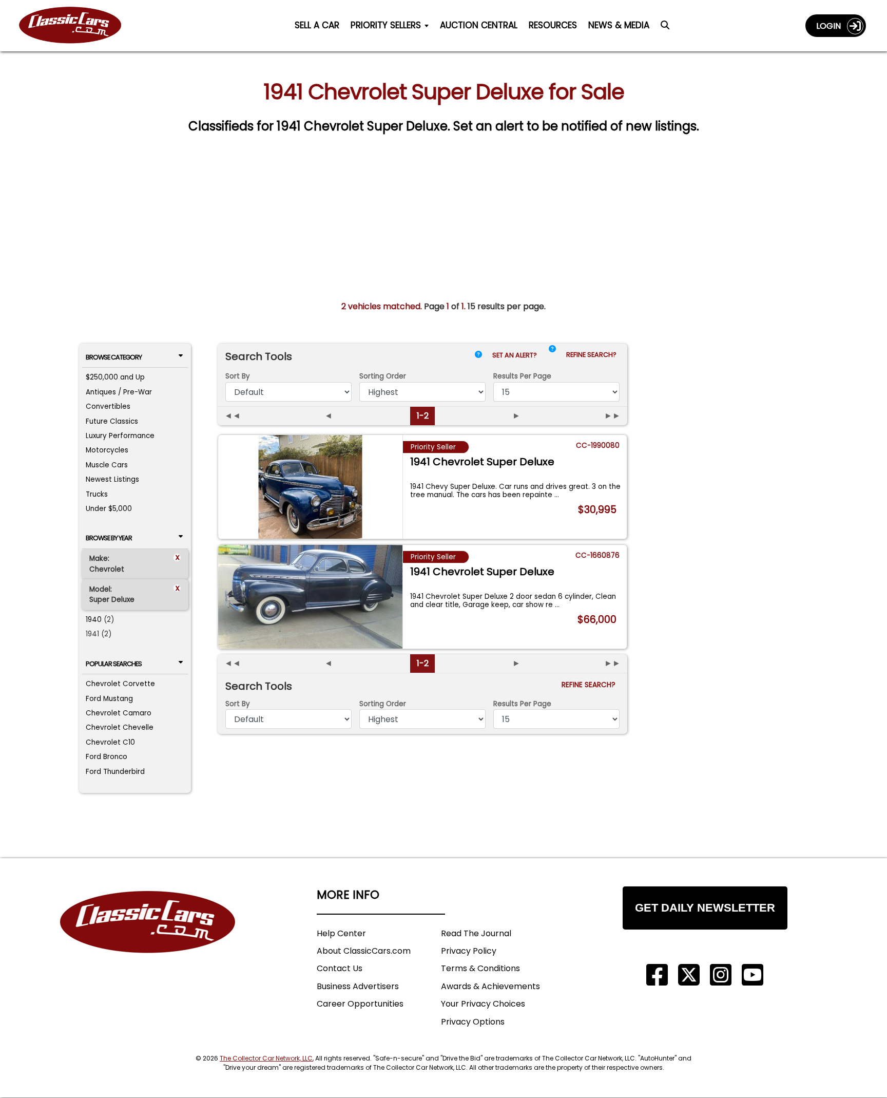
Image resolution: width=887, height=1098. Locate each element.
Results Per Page (522, 704)
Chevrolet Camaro (118, 713)
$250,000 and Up (115, 377)
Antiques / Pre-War (119, 392)
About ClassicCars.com (364, 951)
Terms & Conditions (480, 968)
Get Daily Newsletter (705, 907)
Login (831, 26)
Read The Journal (476, 933)
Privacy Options (473, 1022)
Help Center (341, 933)
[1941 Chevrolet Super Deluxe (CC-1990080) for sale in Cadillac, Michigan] (310, 487)
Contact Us (339, 968)
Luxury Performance (120, 436)
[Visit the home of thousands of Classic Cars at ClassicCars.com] (76, 25)
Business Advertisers (358, 986)
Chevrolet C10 (110, 742)
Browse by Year (109, 538)
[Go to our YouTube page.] (752, 975)
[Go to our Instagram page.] (720, 975)
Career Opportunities (360, 1004)
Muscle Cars (107, 465)
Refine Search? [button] (593, 354)
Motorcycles (107, 450)
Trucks (97, 494)
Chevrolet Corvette (120, 684)
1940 (94, 619)
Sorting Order (382, 376)
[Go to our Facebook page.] (657, 975)
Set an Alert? (515, 355)
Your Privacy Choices (483, 1004)
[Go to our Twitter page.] (689, 975)
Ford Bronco (106, 757)
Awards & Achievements (490, 986)
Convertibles (108, 406)
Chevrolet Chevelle (119, 727)
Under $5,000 (109, 509)
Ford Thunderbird (115, 772)
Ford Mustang (109, 699)
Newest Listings (112, 479)
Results (522, 376)
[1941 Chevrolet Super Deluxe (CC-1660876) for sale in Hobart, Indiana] (310, 597)
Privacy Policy (468, 951)
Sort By (237, 376)
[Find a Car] (665, 27)
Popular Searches (114, 663)
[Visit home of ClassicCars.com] (147, 937)
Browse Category (114, 357)
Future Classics (112, 421)
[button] (552, 357)
